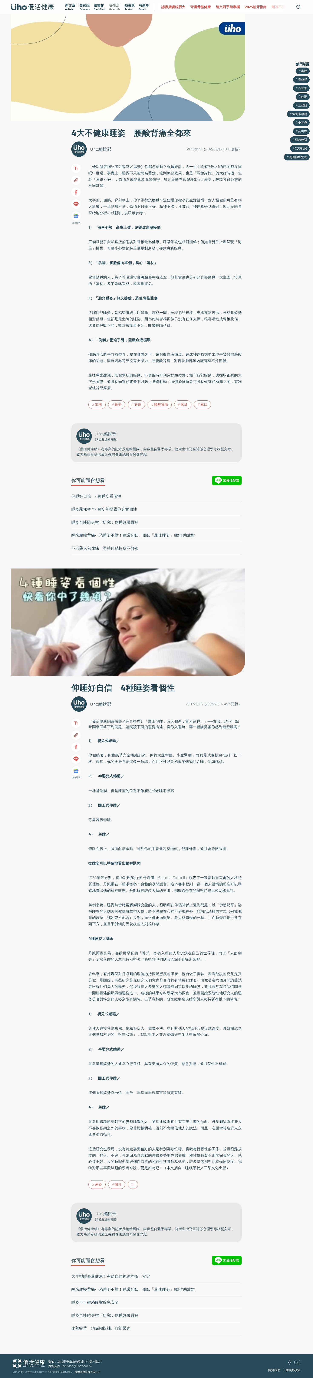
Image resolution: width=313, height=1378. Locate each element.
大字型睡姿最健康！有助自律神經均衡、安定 (110, 1276)
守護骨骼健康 (171, 7)
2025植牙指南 (227, 7)
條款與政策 (292, 1370)
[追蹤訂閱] (76, 216)
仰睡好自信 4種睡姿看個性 (96, 496)
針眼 (304, 96)
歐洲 (184, 404)
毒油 (304, 71)
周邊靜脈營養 (298, 157)
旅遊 (137, 404)
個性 (118, 1184)
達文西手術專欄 (199, 7)
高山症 (302, 131)
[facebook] (289, 1363)
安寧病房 (301, 148)
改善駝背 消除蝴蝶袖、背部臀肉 (101, 1328)
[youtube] (297, 1363)
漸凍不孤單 (251, 7)
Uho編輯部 (100, 149)
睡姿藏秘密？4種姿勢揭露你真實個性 (104, 509)
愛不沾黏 (272, 7)
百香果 (302, 88)
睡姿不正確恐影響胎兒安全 (95, 1302)
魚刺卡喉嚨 (299, 114)
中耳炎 (302, 122)
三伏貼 (302, 105)
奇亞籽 (302, 79)
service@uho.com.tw (77, 1366)
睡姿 (118, 404)
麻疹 (203, 404)
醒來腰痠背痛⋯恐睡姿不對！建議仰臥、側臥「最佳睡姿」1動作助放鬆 (133, 535)
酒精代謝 (301, 139)
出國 (98, 404)
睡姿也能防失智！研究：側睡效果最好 (104, 522)
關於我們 (274, 1370)
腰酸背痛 (161, 404)
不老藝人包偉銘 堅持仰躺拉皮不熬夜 (104, 548)
